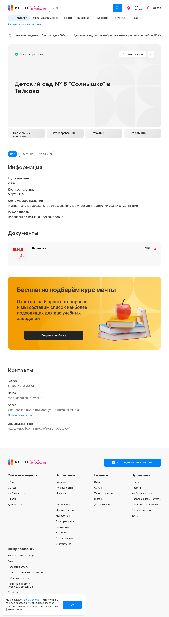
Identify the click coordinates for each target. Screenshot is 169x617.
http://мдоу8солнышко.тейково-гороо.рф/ (39, 428)
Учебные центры (17, 493)
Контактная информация (21, 555)
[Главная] (10, 35)
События (102, 18)
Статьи (135, 482)
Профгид (136, 487)
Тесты (135, 515)
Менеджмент (63, 515)
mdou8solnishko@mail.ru (25, 398)
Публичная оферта (18, 578)
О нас (11, 561)
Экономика (62, 532)
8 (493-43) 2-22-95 (21, 385)
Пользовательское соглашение (25, 572)
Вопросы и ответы (18, 567)
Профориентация (65, 521)
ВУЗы (11, 482)
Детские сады (16, 504)
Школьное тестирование (145, 504)
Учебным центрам (142, 493)
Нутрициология (64, 487)
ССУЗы (12, 487)
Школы (12, 499)
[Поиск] (117, 8)
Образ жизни (63, 504)
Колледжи (61, 482)
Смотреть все (63, 544)
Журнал (120, 18)
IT (57, 499)
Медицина (61, 493)
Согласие (13, 592)
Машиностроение (65, 510)
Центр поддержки (21, 549)
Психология (62, 527)
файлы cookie (31, 599)
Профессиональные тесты (146, 499)
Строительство (64, 538)
